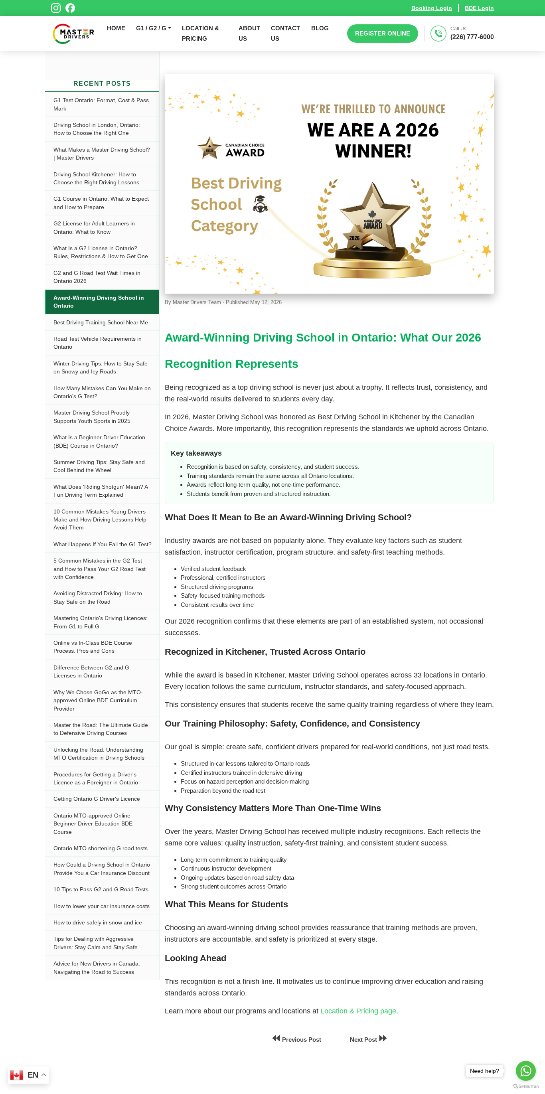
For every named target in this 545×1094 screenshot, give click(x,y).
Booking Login (431, 8)
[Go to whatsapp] (526, 1071)
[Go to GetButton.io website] (526, 1086)
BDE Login (479, 8)
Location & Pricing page (358, 1011)
